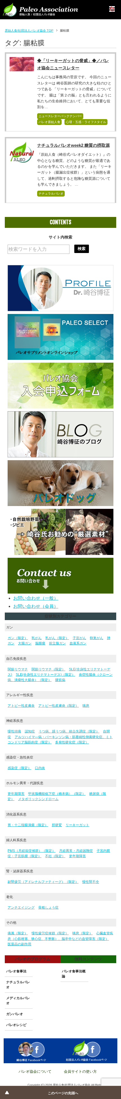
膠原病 (60, 680)
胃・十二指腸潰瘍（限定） (28, 825)
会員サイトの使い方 (80, 1071)
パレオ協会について (35, 1071)
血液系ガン (78, 643)
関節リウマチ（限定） (48, 669)
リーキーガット (77, 825)
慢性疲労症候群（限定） (50, 933)
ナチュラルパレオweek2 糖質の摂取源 (73, 145)
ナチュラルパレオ (51, 193)
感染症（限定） (19, 768)
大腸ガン (25, 643)
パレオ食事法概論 (74, 973)
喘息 (85, 706)
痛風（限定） (18, 933)
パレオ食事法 (16, 971)
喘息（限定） (82, 933)
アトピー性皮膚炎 (21, 706)
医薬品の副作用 (19, 944)
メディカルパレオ (18, 1000)
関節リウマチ (18, 669)
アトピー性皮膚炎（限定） (58, 706)
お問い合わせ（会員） (35, 606)
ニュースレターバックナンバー (60, 116)
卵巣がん (96, 638)
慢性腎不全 (90, 882)
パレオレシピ (16, 1025)
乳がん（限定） (57, 638)
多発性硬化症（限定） (72, 742)
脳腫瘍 (40, 643)
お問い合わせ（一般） (35, 598)
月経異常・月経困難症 (76, 851)
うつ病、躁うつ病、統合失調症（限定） (69, 731)
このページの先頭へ (63, 1093)
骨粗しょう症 (48, 907)
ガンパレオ (14, 1014)
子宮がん (79, 638)
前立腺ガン (57, 643)
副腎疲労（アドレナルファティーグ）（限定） (43, 882)
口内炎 (40, 768)
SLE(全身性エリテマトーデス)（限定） (45, 675)
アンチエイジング (21, 907)
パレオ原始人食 (49, 122)
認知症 (30, 731)
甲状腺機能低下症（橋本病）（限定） (57, 794)
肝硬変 (57, 825)
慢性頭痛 (14, 731)
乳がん (37, 638)
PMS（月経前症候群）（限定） (31, 851)
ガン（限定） (18, 638)
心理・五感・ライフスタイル (86, 122)
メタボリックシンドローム (38, 799)
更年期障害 (16, 794)
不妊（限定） (55, 856)
